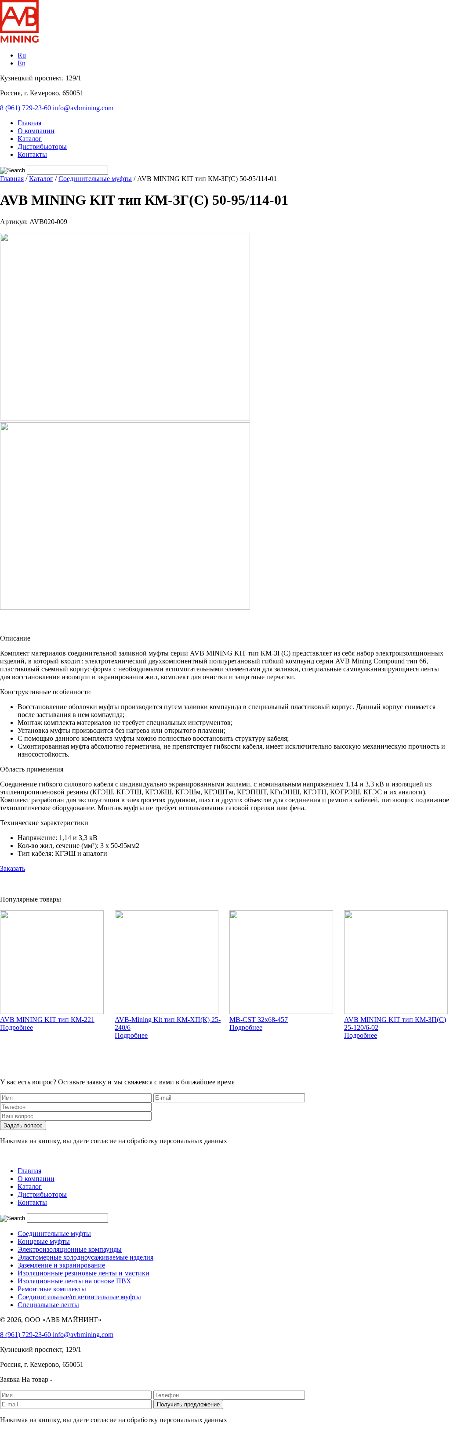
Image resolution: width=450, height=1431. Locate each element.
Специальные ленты (48, 1304)
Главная (29, 123)
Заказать (12, 868)
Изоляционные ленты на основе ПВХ (74, 1281)
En (21, 63)
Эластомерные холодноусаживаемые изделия (85, 1257)
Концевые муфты (44, 1241)
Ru (22, 55)
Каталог (30, 138)
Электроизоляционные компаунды (70, 1249)
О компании (36, 130)
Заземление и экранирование (61, 1265)
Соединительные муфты (54, 1233)
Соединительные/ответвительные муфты (79, 1297)
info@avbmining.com (83, 108)
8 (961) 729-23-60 (26, 108)
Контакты (32, 154)
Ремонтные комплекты (52, 1289)
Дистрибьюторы (42, 146)
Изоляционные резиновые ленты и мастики (83, 1273)
